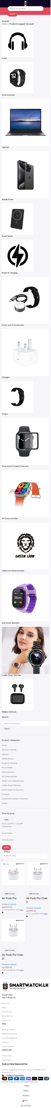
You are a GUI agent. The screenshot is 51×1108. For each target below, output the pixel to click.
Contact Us (6, 1020)
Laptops (5, 754)
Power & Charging (9, 763)
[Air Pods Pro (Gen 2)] (13, 930)
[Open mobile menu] (3, 3)
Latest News (7, 1060)
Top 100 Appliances (10, 1038)
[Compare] (5, 945)
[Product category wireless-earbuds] (25, 369)
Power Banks (7, 767)
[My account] (49, 3)
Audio (4, 745)
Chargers (6, 794)
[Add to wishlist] (18, 945)
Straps (4, 803)
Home (4, 24)
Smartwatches (8, 772)
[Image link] (25, 986)
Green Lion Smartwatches (13, 781)
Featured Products (9, 1034)
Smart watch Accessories (12, 790)
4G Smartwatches (9, 776)
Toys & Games (8, 1046)
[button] (9, 950)
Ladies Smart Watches (11, 785)
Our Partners (7, 1012)
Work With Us (7, 1016)
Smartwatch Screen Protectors (15, 799)
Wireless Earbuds (9, 750)
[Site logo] (25, 3)
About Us (5, 1003)
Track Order (7, 1056)
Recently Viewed (8, 1030)
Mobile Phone (7, 759)
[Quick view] (12, 945)
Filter (6, 820)
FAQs (4, 1008)
